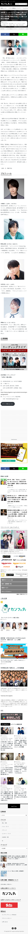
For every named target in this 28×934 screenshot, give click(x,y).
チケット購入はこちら (7, 404)
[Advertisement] (14, 424)
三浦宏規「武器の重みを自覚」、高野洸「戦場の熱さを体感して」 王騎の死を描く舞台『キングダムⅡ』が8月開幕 (20, 744)
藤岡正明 (22, 764)
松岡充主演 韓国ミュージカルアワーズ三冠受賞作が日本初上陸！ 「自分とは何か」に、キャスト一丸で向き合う (20, 770)
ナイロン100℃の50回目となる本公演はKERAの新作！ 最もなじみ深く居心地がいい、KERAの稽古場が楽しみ (7, 771)
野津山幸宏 (21, 24)
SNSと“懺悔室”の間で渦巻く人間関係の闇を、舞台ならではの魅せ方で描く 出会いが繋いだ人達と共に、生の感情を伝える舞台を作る (7, 796)
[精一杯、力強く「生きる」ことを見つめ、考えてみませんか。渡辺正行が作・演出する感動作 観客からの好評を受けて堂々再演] (4, 482)
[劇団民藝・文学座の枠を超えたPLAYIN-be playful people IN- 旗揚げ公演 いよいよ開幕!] (4, 866)
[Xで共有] (14, 34)
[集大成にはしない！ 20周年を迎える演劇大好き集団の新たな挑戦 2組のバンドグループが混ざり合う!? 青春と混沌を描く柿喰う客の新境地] (4, 498)
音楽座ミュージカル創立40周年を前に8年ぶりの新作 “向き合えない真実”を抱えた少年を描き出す (20, 795)
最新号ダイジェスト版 (7, 580)
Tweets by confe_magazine (7, 695)
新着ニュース (3, 8)
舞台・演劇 (15, 24)
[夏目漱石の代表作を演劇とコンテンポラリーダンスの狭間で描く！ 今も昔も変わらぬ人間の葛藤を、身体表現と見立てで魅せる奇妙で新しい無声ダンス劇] (4, 512)
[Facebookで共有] (5, 34)
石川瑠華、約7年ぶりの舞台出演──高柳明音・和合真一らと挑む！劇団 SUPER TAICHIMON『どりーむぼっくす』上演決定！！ (17, 857)
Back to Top (14, 806)
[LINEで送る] (22, 34)
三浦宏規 (16, 738)
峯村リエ (7, 765)
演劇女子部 (3, 739)
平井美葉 (10, 738)
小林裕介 (11, 24)
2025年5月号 (5, 23)
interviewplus (3, 764)
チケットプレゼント (6, 591)
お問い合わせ (5, 921)
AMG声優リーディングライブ (15, 23)
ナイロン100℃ (10, 764)
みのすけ (2, 765)
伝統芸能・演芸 (5, 837)
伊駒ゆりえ (5, 24)
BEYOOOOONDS (4, 738)
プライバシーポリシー (7, 918)
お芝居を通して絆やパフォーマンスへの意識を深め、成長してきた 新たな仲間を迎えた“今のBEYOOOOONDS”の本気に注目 (7, 746)
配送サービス (5, 587)
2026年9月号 (4, 787)
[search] (26, 4)
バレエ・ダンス (5, 826)
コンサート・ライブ (6, 833)
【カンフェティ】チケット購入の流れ (10, 617)
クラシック (4, 830)
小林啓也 (22, 788)
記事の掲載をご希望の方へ (6, 884)
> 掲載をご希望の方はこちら (21, 594)
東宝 (20, 738)
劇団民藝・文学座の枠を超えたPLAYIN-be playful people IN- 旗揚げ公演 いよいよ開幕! (17, 864)
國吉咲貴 (8, 788)
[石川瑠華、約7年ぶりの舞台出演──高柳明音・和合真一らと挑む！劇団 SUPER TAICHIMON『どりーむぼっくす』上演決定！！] (4, 858)
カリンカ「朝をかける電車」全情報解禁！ (15, 871)
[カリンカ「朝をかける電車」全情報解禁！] (4, 873)
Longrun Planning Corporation (18, 931)
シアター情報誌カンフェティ (14, 8)
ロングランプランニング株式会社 (9, 914)
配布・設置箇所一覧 (6, 584)
